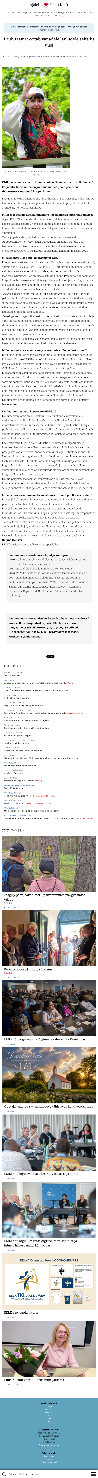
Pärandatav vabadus (14, 803)
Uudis (52, 56)
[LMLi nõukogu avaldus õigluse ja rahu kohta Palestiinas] (49, 1035)
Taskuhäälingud (49, 1462)
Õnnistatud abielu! (12, 675)
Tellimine (23, 1474)
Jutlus (7, 770)
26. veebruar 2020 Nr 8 (77, 56)
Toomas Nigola (13, 1385)
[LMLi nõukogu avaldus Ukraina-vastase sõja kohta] (49, 1170)
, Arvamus (16, 793)
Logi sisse (34, 1474)
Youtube (49, 1459)
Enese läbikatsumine (14, 788)
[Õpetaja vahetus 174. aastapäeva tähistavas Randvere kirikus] (49, 1102)
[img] (93, 1474)
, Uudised (19, 672)
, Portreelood (24, 710)
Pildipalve (8, 733)
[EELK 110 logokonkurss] (49, 1309)
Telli (49, 1421)
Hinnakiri (49, 1409)
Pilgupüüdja (10, 672)
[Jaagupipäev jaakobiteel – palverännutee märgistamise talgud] (49, 891)
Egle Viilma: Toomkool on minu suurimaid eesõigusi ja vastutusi (34, 713)
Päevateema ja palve (13, 785)
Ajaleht (36, 4)
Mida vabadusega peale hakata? (20, 765)
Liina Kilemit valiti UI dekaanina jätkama (34, 1380)
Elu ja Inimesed (11, 703)
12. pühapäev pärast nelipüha (18, 735)
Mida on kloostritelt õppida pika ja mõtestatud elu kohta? (31, 810)
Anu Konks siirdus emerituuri (17, 743)
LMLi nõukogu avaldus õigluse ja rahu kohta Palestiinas (44, 1039)
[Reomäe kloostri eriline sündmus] (49, 965)
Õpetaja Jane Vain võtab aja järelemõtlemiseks (27, 728)
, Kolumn (16, 808)
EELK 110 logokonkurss (21, 1312)
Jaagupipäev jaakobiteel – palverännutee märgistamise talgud (34, 683)
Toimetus (49, 1406)
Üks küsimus (9, 725)
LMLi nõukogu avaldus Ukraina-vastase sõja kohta (41, 1174)
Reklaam (49, 1412)
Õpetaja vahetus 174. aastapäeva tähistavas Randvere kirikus (48, 1106)
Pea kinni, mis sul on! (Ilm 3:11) (18, 795)
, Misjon (21, 703)
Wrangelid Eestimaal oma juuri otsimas (23, 750)
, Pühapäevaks (19, 733)
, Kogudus (22, 740)
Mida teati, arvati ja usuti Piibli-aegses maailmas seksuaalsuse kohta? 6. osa (41, 758)
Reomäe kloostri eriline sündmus (28, 969)
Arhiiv (49, 1415)
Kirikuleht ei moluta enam (16, 698)
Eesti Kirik (59, 4)
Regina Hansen (33, 56)
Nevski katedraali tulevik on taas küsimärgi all (26, 720)
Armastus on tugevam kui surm (19, 780)
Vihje (49, 1418)
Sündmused (9, 688)
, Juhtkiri (16, 695)
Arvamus (8, 695)
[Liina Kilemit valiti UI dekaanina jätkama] (49, 1376)
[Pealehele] (46, 7)
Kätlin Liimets (13, 907)
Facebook (49, 1456)
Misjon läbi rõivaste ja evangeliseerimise (23, 705)
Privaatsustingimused (49, 1445)
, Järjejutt (22, 755)
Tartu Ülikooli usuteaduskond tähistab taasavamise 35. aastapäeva (36, 690)
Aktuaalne (9, 718)
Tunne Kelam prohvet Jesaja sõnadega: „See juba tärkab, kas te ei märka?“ (40, 818)
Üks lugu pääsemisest (14, 773)
